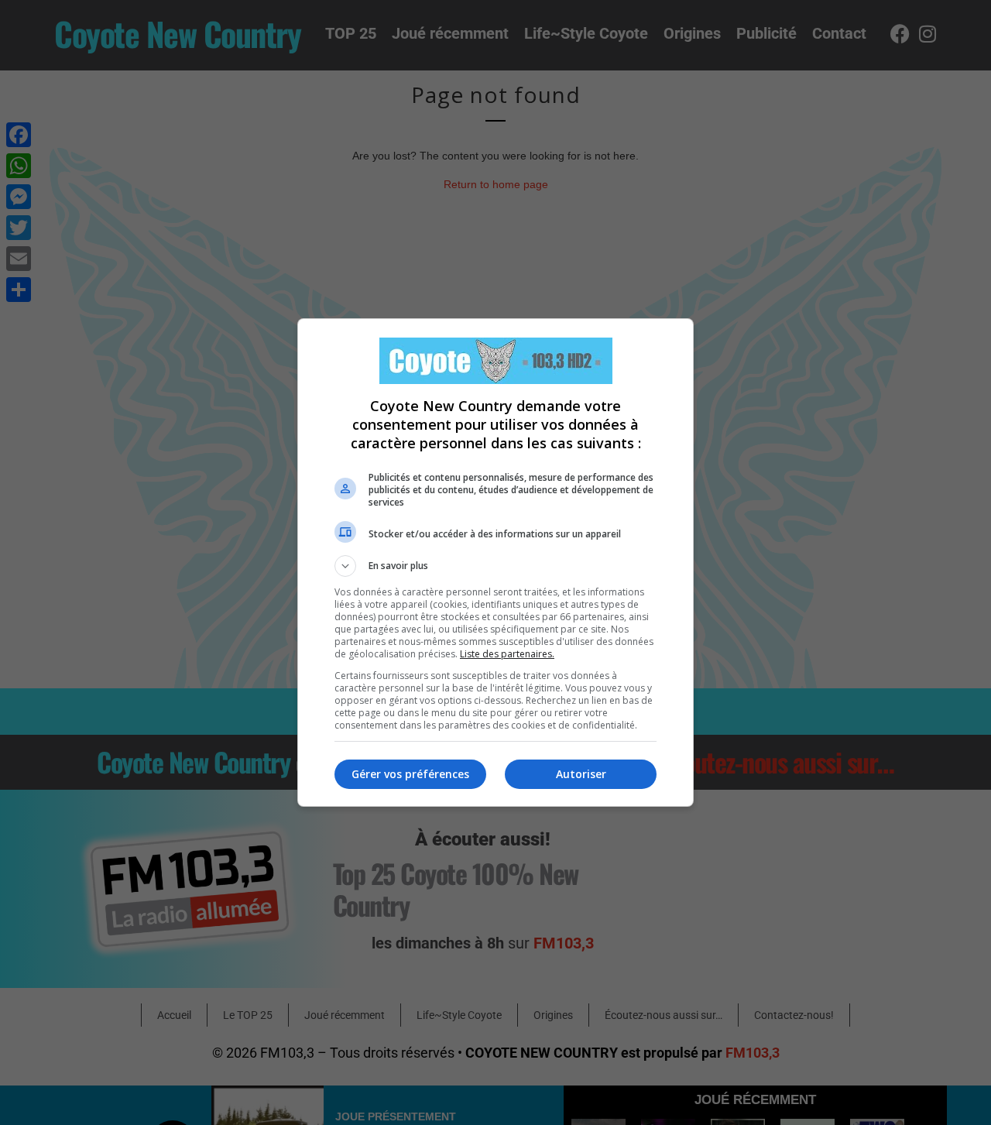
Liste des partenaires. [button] (507, 653)
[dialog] (495, 562)
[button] (495, 566)
